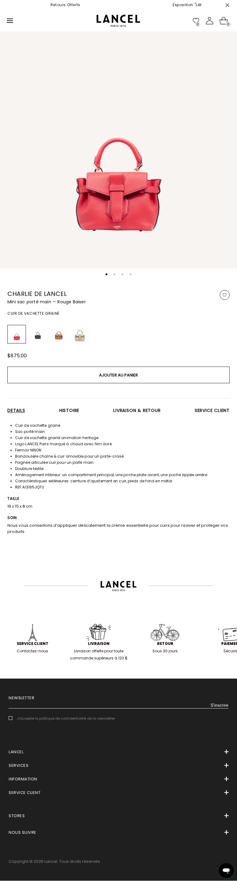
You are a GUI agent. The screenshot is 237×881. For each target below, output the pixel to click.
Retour (165, 643)
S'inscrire (219, 705)
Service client (212, 410)
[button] (106, 274)
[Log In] (209, 20)
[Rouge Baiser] (16, 334)
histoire (69, 410)
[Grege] (79, 334)
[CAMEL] (58, 334)
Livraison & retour (136, 410)
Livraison (99, 643)
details (16, 410)
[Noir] (37, 334)
